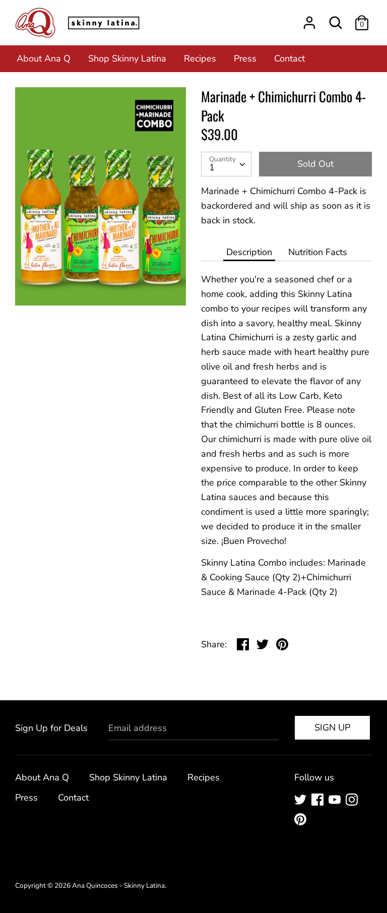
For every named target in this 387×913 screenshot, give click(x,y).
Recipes (200, 58)
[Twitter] (301, 801)
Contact (289, 58)
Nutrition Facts (317, 252)
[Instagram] (353, 801)
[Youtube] (336, 801)
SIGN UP (332, 727)
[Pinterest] (301, 820)
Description (249, 252)
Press (245, 58)
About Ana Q (44, 58)
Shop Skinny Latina (127, 58)
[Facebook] (318, 801)
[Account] (309, 20)
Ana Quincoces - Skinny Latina (118, 885)
